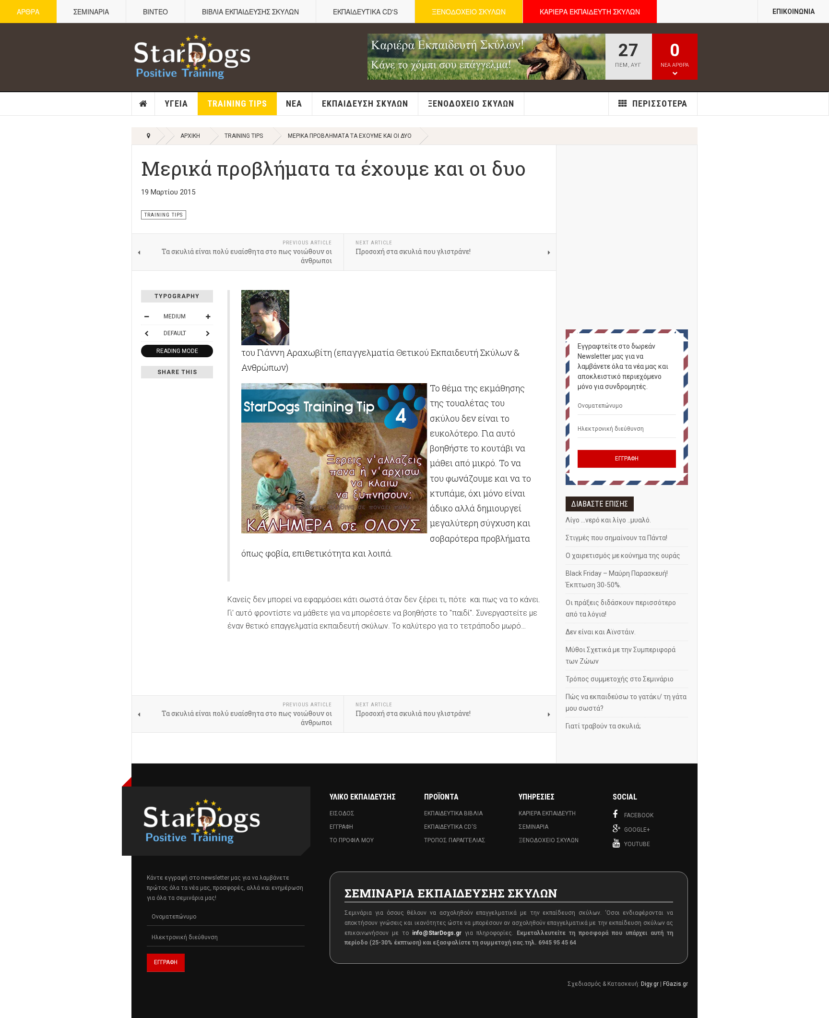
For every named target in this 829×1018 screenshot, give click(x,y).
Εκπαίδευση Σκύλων (365, 103)
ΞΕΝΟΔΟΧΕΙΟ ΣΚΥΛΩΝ (469, 11)
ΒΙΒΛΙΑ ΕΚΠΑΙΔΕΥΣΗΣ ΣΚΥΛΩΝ (250, 11)
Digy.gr (650, 984)
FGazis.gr (675, 984)
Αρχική (143, 103)
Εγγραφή (341, 827)
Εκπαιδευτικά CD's (450, 827)
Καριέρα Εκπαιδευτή (547, 813)
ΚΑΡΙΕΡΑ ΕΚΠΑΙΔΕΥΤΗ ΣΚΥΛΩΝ (590, 11)
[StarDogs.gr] (192, 57)
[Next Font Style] (207, 333)
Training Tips (237, 103)
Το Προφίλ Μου (352, 840)
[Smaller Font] (146, 316)
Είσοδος (342, 813)
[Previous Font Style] (146, 333)
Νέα (294, 103)
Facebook (638, 815)
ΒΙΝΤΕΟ (155, 11)
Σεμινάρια (533, 827)
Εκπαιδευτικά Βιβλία (453, 813)
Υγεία (176, 103)
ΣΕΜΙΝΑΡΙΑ (91, 11)
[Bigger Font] (207, 316)
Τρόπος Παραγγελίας (455, 840)
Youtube (637, 844)
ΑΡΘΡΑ (28, 11)
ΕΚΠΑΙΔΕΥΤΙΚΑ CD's (365, 11)
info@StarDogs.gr (437, 933)
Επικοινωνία (793, 11)
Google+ (637, 829)
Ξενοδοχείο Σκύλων (471, 103)
